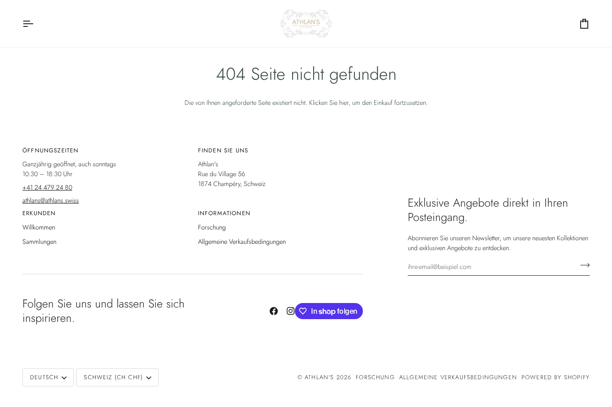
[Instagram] (291, 311)
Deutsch (44, 377)
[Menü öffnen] (35, 23)
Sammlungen (39, 241)
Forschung (212, 227)
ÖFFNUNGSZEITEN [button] (50, 150)
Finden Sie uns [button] (223, 150)
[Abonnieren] (582, 265)
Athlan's (320, 377)
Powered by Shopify (555, 377)
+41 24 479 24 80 (47, 187)
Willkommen (38, 227)
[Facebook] (274, 311)
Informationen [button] (224, 213)
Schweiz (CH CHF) (113, 377)
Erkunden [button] (39, 213)
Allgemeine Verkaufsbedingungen (242, 241)
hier (344, 102)
